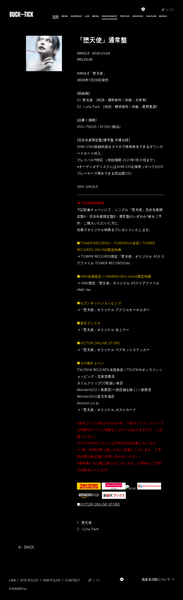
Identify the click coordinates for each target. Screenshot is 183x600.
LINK (12, 580)
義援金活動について (156, 579)
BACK (29, 547)
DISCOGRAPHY (109, 16)
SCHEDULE (76, 16)
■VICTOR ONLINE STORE (98, 504)
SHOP (56, 18)
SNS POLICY (52, 580)
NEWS (65, 16)
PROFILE (125, 16)
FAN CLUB (151, 16)
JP (163, 10)
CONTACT (72, 580)
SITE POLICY (29, 580)
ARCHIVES (137, 16)
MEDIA (95, 16)
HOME (56, 16)
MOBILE (163, 16)
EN (171, 10)
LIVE (87, 16)
